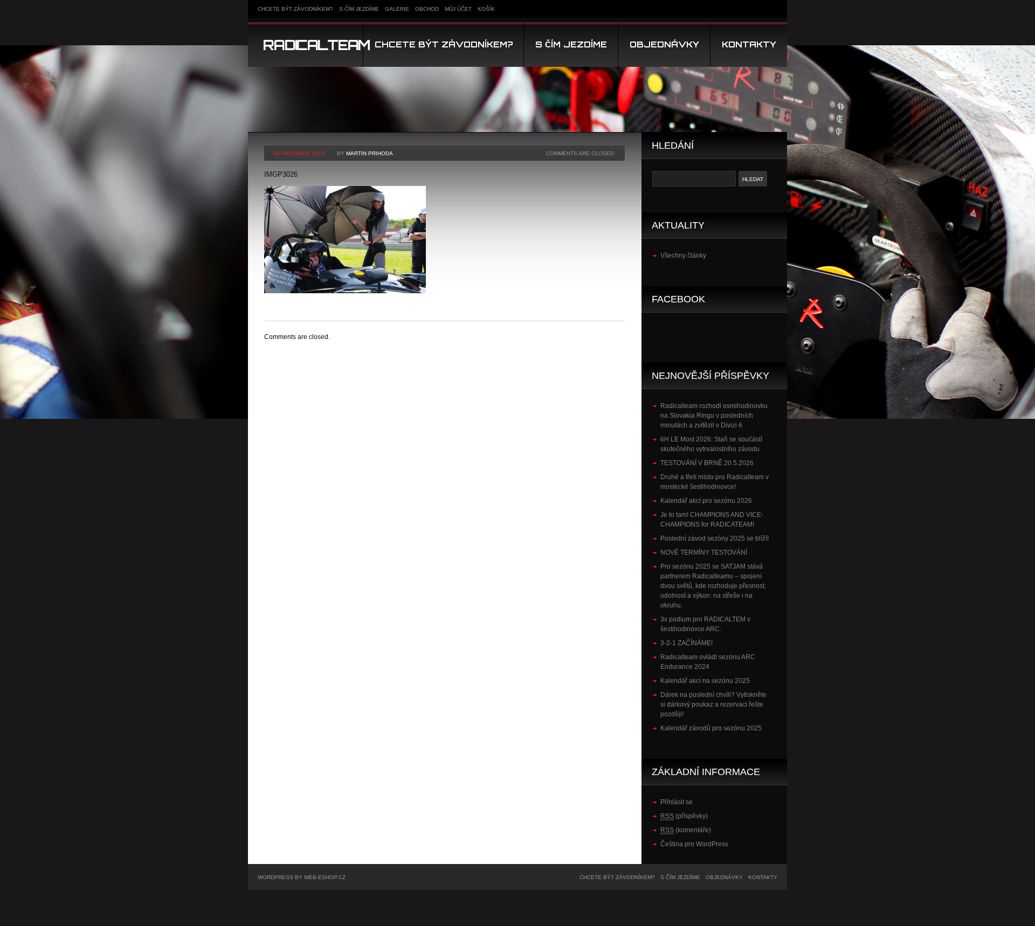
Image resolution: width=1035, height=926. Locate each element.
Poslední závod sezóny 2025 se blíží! (714, 538)
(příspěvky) (684, 816)
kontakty (749, 44)
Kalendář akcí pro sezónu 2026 (706, 501)
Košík (486, 9)
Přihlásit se (676, 802)
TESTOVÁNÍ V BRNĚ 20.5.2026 (707, 463)
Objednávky (664, 44)
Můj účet (458, 9)
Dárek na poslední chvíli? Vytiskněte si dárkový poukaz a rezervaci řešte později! (713, 704)
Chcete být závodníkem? (295, 9)
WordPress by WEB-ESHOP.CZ (302, 877)
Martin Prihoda (369, 153)
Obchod (427, 9)
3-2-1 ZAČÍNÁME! (686, 643)
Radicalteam (316, 44)
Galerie (397, 9)
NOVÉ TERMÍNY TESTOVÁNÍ (703, 552)
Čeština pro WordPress (694, 844)
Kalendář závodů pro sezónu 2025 (711, 728)
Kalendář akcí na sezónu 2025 (705, 681)
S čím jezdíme (359, 9)
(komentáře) (685, 830)
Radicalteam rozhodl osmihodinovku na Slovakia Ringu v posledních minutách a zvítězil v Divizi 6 (714, 415)
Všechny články (683, 255)
